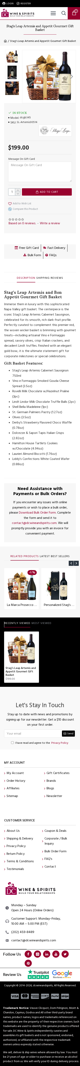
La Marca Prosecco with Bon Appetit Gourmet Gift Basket (22, 605)
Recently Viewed (17, 623)
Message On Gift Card (21, 159)
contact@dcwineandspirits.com (34, 523)
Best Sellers (60, 556)
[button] (26, 76)
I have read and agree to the (41, 743)
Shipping (43, 278)
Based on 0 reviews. (22, 223)
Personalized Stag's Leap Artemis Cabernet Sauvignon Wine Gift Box (59, 605)
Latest (45, 556)
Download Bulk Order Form (37, 512)
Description (26, 278)
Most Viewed (41, 623)
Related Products (24, 556)
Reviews (57, 278)
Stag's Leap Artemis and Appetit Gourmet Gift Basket (21, 671)
